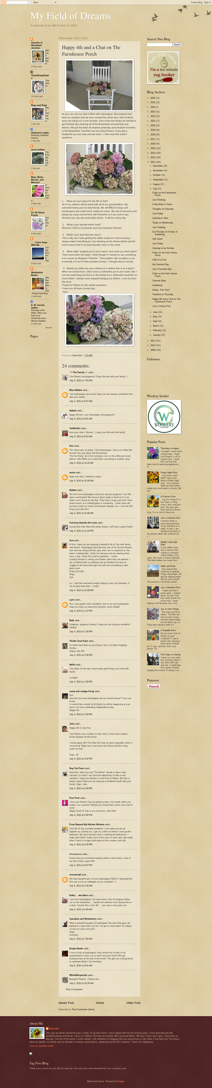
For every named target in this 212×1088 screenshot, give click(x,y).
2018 (153, 134)
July (155, 188)
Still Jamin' (157, 239)
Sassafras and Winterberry (82, 919)
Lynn (72, 599)
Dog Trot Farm (76, 768)
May (155, 316)
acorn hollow (38, 149)
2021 (153, 121)
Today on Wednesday (162, 222)
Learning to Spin (160, 218)
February (157, 330)
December (158, 166)
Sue (71, 540)
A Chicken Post (168, 496)
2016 (153, 143)
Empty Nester (76, 948)
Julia (71, 724)
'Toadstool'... (47, 83)
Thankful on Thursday (162, 294)
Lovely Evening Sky (47, 254)
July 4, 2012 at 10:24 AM (81, 463)
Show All (48, 328)
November (158, 170)
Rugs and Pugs (39, 105)
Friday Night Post (169, 472)
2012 (153, 162)
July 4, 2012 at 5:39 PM (80, 788)
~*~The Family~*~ (78, 372)
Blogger (120, 1081)
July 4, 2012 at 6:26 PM (80, 844)
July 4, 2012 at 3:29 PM (80, 714)
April (155, 321)
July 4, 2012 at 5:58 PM (80, 815)
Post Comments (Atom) (83, 1009)
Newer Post (66, 1003)
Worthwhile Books (37, 273)
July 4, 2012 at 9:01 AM (80, 418)
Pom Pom (74, 798)
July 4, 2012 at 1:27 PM (80, 611)
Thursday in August (170, 448)
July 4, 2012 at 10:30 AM (81, 480)
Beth (71, 620)
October (157, 175)
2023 (153, 111)
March (156, 326)
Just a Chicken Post (170, 518)
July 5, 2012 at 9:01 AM (80, 965)
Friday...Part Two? (161, 290)
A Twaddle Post (168, 630)
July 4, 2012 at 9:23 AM (80, 436)
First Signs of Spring (170, 654)
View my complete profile (41, 1046)
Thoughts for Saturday (163, 209)
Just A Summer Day (162, 269)
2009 (153, 350)
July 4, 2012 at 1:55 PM (80, 631)
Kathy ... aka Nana (78, 895)
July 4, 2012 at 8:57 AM (80, 401)
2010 (153, 345)
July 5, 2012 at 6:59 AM (80, 909)
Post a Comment (74, 989)
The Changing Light (47, 159)
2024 (153, 107)
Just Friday (157, 213)
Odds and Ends (168, 566)
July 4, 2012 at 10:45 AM (81, 513)
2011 (153, 340)
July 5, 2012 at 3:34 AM (80, 885)
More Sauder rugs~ (47, 114)
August (156, 184)
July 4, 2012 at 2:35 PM (80, 655)
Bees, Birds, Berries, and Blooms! (37, 180)
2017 (153, 139)
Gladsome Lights (40, 132)
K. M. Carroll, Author (38, 306)
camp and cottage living (81, 691)
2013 (153, 157)
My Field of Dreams (70, 15)
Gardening (157, 285)
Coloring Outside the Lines (83, 522)
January (157, 335)
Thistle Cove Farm (78, 641)
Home (100, 1003)
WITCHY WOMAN (47, 57)
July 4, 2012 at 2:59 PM (80, 681)
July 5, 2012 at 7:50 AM (80, 939)
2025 (153, 102)
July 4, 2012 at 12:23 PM (81, 531)
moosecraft (75, 874)
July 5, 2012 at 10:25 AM (81, 983)
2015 (153, 148)
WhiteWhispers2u (78, 975)
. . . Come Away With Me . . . (39, 243)
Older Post (133, 1003)
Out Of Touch (47, 222)
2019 (153, 130)
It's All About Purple (37, 213)
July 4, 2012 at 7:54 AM (80, 380)
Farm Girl (54, 1028)
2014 (153, 153)
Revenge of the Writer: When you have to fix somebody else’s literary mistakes (39, 315)
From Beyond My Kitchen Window (86, 824)
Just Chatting (158, 227)
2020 (153, 125)
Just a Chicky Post (161, 306)
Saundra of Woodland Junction (36, 45)
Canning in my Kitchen (163, 248)
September (158, 179)
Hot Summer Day (160, 264)
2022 (153, 116)
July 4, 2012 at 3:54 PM (80, 758)
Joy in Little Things (170, 609)
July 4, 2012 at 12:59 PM (81, 590)
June (155, 312)
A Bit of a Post (159, 260)
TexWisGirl (74, 428)
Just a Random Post (170, 587)
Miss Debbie (75, 390)
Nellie (72, 664)
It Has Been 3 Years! (162, 204)
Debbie (73, 410)
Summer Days (159, 280)
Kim (71, 446)
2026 (153, 98)
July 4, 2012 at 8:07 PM (80, 865)
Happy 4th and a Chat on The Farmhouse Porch (166, 300)
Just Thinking (158, 200)
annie (72, 472)
